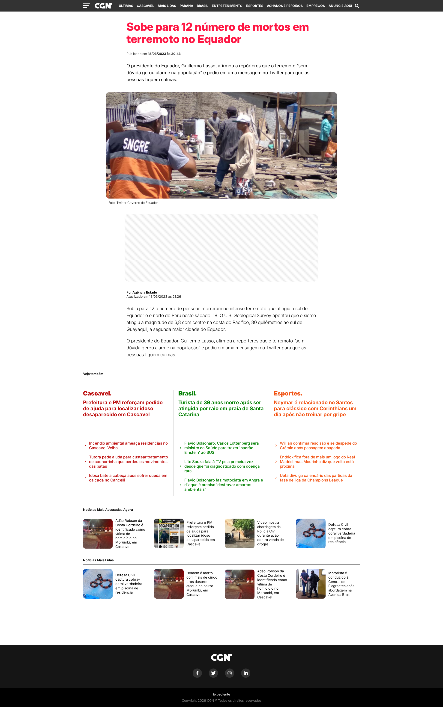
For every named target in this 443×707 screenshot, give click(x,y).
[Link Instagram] (229, 676)
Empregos (315, 6)
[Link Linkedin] (245, 676)
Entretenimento (227, 6)
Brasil (202, 6)
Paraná (186, 6)
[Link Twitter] (213, 676)
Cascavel (145, 6)
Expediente (221, 694)
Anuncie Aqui (340, 6)
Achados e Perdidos (285, 6)
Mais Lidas (167, 6)
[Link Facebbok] (197, 676)
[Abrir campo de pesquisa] (357, 5)
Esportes (254, 6)
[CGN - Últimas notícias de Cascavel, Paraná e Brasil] (103, 6)
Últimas (126, 6)
